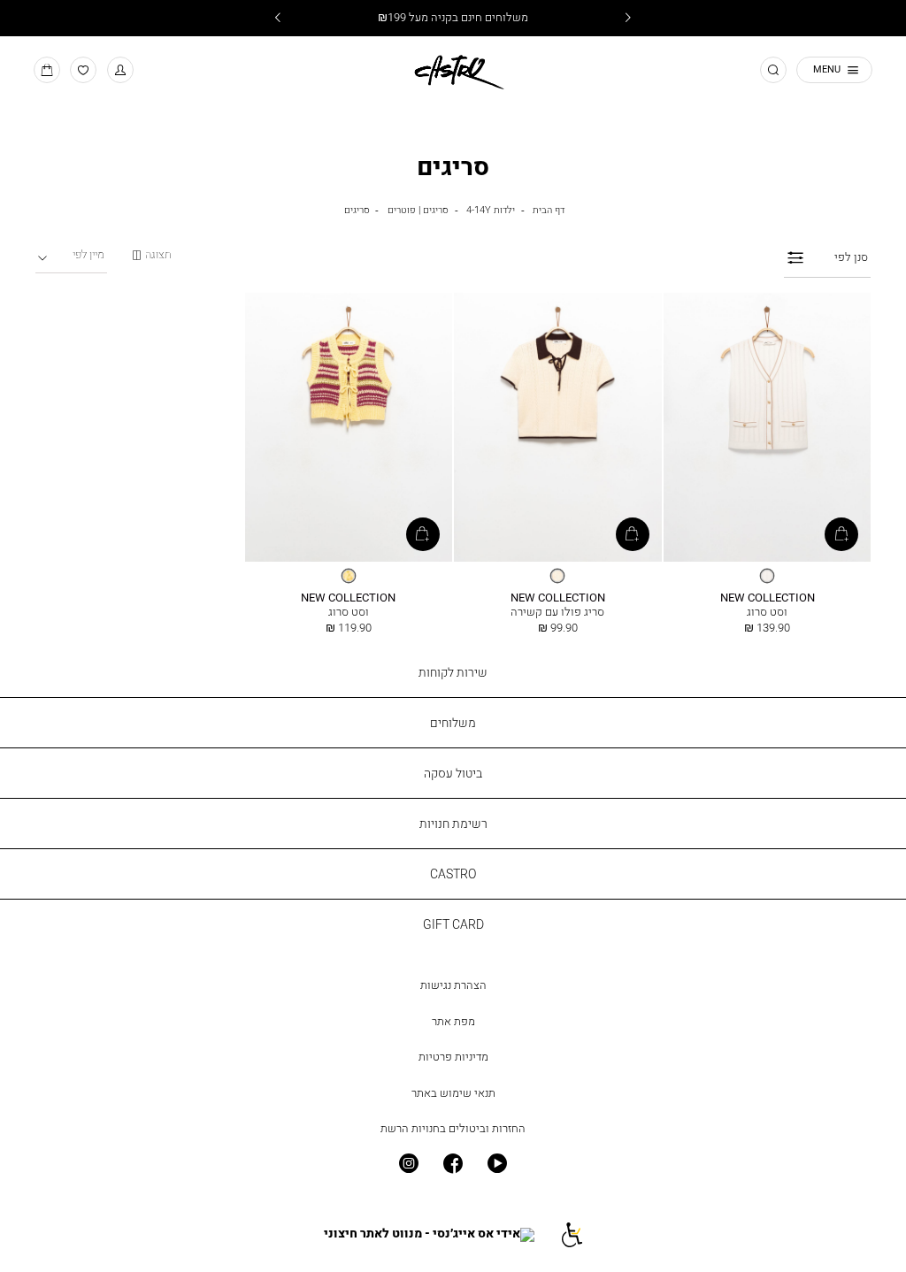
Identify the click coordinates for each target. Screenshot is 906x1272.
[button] (120, 70)
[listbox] (767, 575)
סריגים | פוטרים (418, 209)
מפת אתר (453, 1021)
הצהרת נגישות (453, 984)
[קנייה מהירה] (841, 534)
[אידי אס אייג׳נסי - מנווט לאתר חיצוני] (429, 1234)
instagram (408, 1163)
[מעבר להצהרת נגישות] (571, 1234)
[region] (152, 255)
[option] (767, 576)
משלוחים (453, 722)
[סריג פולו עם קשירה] (557, 428)
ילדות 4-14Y (490, 209)
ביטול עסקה (453, 772)
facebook (453, 1163)
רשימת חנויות (453, 823)
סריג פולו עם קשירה (557, 611)
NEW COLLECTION (767, 597)
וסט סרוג (767, 611)
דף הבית (548, 209)
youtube (497, 1163)
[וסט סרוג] (767, 428)
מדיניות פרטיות (453, 1056)
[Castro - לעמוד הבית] (453, 69)
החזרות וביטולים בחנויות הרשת (453, 1128)
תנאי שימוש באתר (453, 1092)
